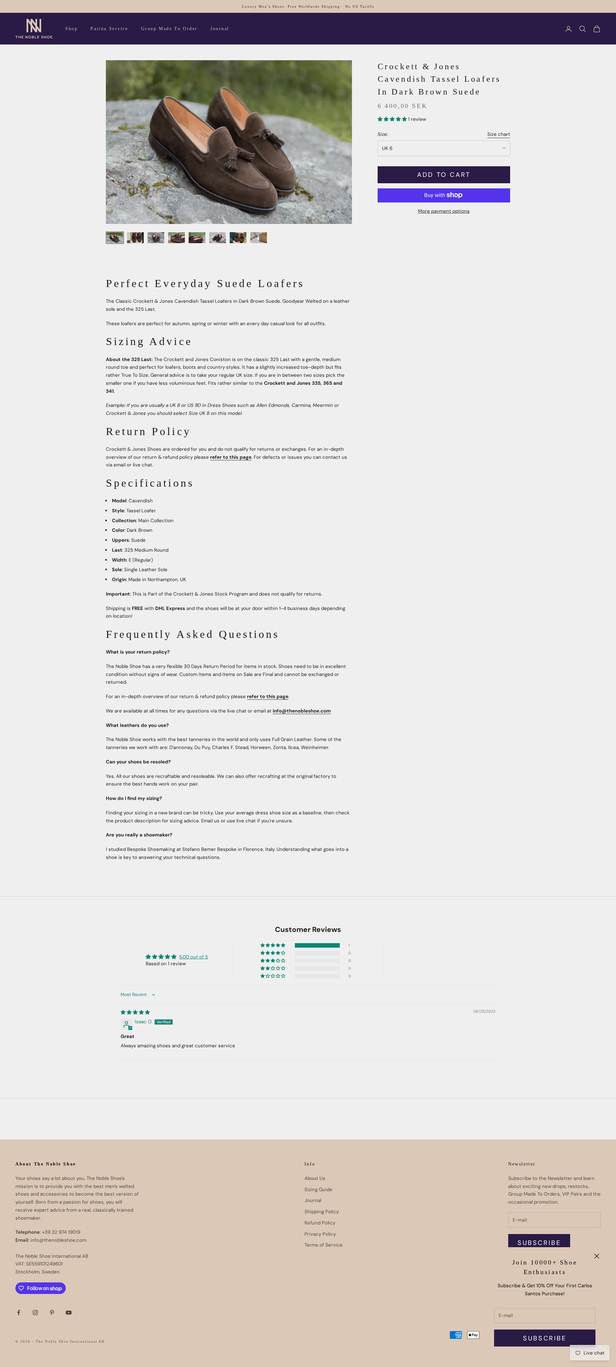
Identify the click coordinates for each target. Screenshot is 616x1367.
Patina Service (109, 28)
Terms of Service (323, 1245)
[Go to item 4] (176, 238)
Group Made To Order (169, 28)
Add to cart (444, 174)
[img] (135, 1012)
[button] (393, 119)
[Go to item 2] (135, 238)
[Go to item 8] (259, 238)
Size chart (498, 134)
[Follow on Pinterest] (52, 1312)
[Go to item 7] (238, 238)
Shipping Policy (321, 1211)
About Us (314, 1178)
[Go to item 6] (218, 238)
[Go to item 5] (197, 238)
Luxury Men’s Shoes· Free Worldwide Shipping (291, 6)
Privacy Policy (320, 1234)
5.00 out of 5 (193, 957)
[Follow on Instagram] (35, 1312)
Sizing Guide (318, 1189)
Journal (219, 28)
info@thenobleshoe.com (302, 711)
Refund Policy (319, 1223)
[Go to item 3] (156, 238)
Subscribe (544, 1338)
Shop (71, 28)
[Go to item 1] (115, 238)
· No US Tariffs (358, 6)
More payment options (444, 211)
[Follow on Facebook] (18, 1312)
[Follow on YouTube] (68, 1312)
